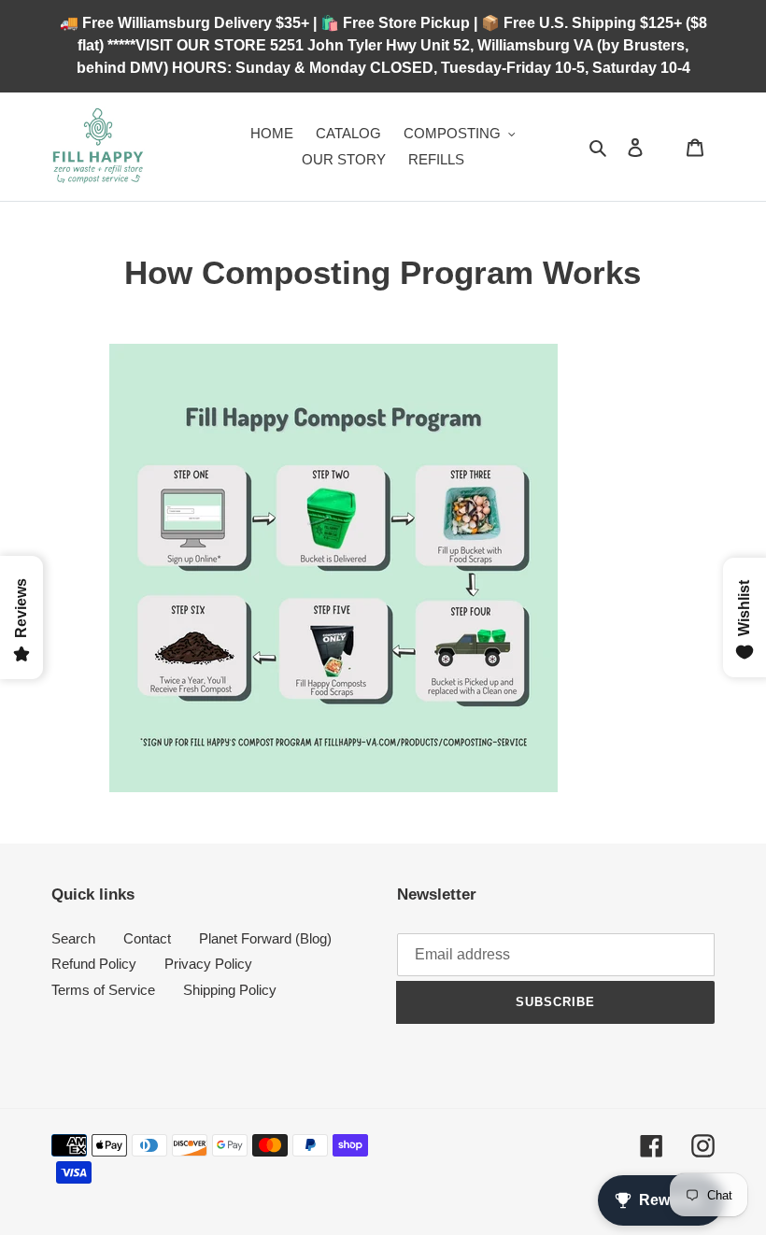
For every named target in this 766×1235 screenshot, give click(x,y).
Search (73, 938)
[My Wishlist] (665, 146)
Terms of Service (103, 990)
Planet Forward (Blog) (265, 938)
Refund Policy (93, 964)
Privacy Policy (208, 964)
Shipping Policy (230, 990)
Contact (147, 938)
